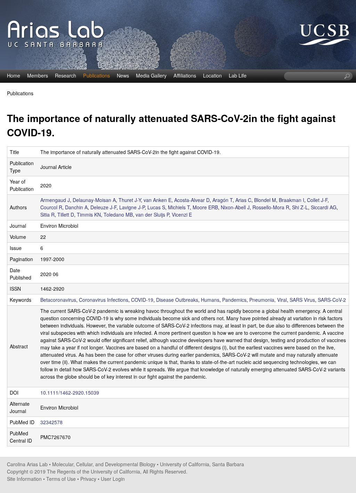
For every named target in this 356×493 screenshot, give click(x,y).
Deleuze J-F (103, 207)
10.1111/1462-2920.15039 (69, 392)
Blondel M (265, 199)
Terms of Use (61, 478)
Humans (210, 299)
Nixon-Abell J (235, 207)
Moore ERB (205, 207)
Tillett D (65, 214)
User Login (113, 478)
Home (13, 75)
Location (212, 75)
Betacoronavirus (58, 299)
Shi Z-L (300, 207)
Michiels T (179, 207)
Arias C (243, 199)
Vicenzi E (182, 214)
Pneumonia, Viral (268, 299)
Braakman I (291, 199)
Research (65, 75)
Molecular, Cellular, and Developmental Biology (103, 464)
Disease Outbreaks (177, 299)
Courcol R (51, 207)
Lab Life (237, 75)
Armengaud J (55, 199)
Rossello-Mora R (270, 207)
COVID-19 (142, 299)
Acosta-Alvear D (192, 199)
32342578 (51, 422)
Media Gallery (151, 75)
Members (37, 75)
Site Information (24, 478)
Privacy (88, 478)
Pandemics (234, 299)
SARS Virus (302, 299)
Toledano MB (118, 214)
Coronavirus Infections (103, 299)
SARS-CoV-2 (332, 299)
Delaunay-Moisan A (94, 199)
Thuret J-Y (130, 199)
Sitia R (47, 214)
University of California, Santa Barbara (202, 464)
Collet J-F (317, 199)
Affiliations (184, 75)
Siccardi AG (324, 207)
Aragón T (222, 199)
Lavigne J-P (132, 207)
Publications (96, 75)
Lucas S (156, 207)
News (123, 75)
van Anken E (157, 199)
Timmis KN (89, 214)
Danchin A (76, 207)
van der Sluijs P (152, 214)
